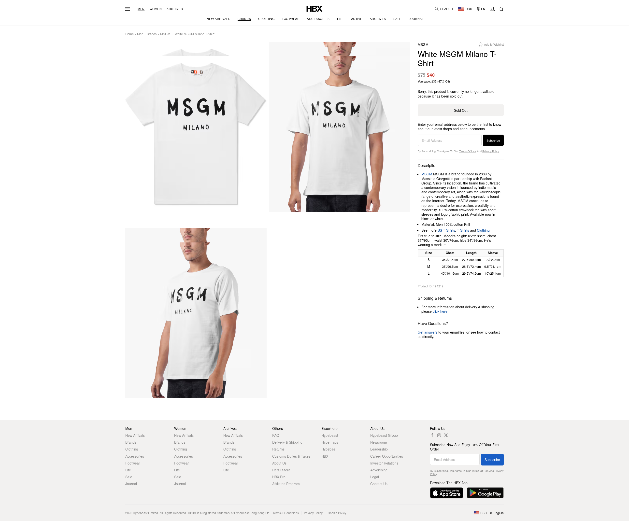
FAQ (275, 435)
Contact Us (378, 483)
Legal (374, 477)
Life (128, 470)
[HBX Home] (314, 8)
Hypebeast (329, 435)
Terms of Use (467, 151)
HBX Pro (279, 477)
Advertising (378, 470)
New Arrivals (135, 435)
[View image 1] (196, 134)
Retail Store (281, 470)
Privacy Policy (490, 151)
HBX (324, 456)
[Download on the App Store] (446, 492)
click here (440, 311)
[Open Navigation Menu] (127, 8)
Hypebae (328, 449)
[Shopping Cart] (501, 8)
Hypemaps (329, 442)
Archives (175, 8)
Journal (131, 483)
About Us (279, 463)
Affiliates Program (286, 483)
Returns (278, 449)
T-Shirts (463, 230)
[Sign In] (492, 8)
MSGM (165, 34)
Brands (152, 34)
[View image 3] (196, 320)
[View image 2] (339, 134)
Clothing (483, 230)
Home (129, 34)
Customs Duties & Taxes (291, 456)
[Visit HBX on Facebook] (432, 435)
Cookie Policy (337, 513)
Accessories (134, 456)
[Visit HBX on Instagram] (439, 435)
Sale (128, 477)
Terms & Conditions (286, 513)
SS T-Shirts (446, 230)
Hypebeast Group (384, 435)
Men (141, 8)
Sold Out (461, 110)
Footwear (132, 463)
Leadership (379, 449)
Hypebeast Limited (145, 513)
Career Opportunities (386, 456)
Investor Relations (384, 463)
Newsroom (378, 442)
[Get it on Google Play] (485, 492)
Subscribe (493, 140)
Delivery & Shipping (287, 442)
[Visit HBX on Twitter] (446, 435)
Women (156, 8)
